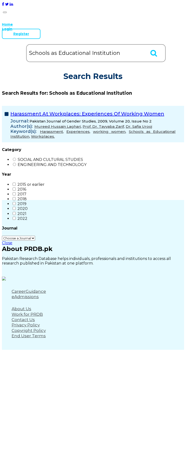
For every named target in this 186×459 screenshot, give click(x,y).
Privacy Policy (26, 325)
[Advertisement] (93, 279)
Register (21, 34)
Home (7, 24)
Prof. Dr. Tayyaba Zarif (103, 126)
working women (109, 131)
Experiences (78, 131)
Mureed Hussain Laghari (57, 126)
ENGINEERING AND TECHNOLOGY (52, 164)
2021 (21, 213)
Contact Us (23, 319)
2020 (22, 208)
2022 (22, 218)
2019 (21, 203)
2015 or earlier (31, 184)
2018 (22, 199)
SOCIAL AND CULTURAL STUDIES (50, 159)
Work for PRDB (27, 314)
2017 (21, 194)
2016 (21, 189)
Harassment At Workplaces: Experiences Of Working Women (87, 114)
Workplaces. (43, 136)
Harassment (51, 131)
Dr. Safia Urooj (139, 126)
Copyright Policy (29, 330)
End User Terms (29, 335)
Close (7, 243)
